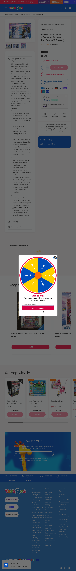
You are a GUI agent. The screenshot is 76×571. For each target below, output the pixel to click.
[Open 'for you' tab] (6, 565)
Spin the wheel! (38, 308)
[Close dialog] (55, 257)
